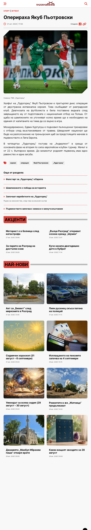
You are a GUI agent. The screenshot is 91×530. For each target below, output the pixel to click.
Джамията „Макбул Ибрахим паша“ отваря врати (23, 451)
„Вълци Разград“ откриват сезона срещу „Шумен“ (65, 232)
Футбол (15, 11)
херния (13, 163)
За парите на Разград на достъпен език (20, 247)
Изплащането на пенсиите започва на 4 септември (65, 357)
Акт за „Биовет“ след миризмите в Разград (19, 310)
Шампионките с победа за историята (26, 188)
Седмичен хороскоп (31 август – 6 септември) (20, 357)
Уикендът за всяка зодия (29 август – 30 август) (23, 404)
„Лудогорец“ (58, 163)
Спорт (7, 11)
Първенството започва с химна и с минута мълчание (34, 209)
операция (25, 163)
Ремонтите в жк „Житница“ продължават (65, 404)
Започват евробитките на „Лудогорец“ (26, 196)
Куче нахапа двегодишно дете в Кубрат (64, 247)
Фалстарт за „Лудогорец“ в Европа (24, 179)
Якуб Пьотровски (41, 163)
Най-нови (16, 264)
